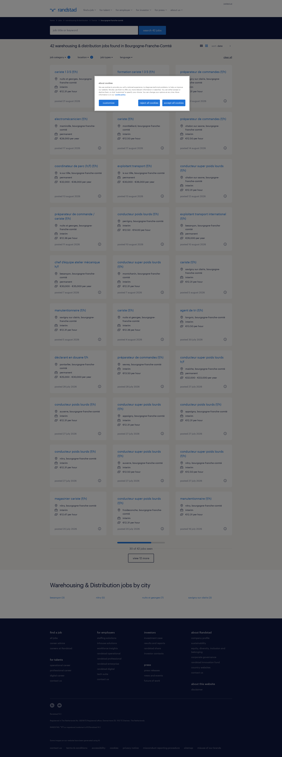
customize (108, 102)
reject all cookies (149, 102)
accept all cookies (174, 102)
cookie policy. (120, 95)
